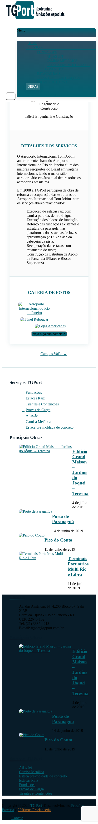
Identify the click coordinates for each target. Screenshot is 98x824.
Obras (33, 86)
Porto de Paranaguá (63, 519)
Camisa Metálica (62, 61)
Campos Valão (53, 354)
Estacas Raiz (49, 73)
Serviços (36, 47)
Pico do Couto (58, 539)
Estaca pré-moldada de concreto (67, 67)
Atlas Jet (55, 56)
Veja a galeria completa (49, 334)
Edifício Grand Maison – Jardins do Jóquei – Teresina (80, 472)
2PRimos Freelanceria (34, 810)
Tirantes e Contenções (58, 78)
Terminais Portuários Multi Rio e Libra (78, 566)
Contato (35, 91)
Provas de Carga (52, 82)
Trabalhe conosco (45, 95)
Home (32, 43)
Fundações (47, 52)
